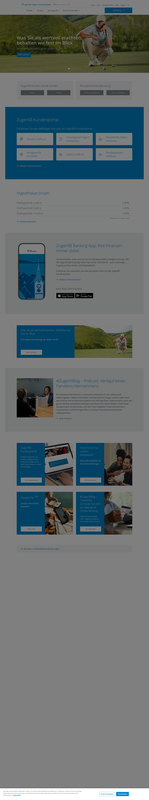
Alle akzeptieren (122, 794)
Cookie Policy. (17, 795)
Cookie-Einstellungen (106, 794)
